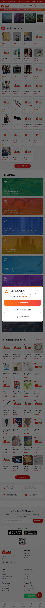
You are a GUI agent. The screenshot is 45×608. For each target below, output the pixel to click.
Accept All (24, 303)
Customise (24, 316)
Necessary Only (24, 310)
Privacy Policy (28, 296)
